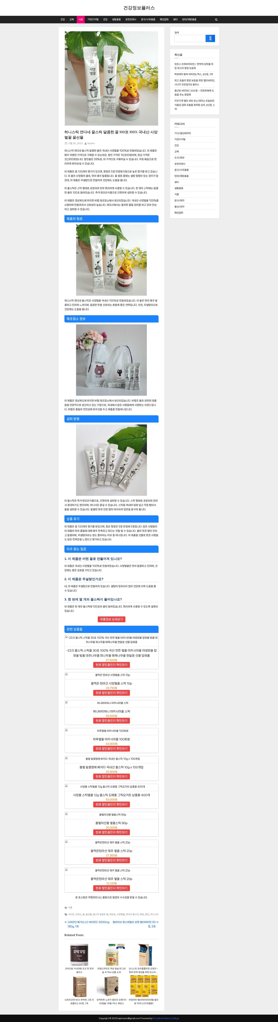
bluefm (91, 143)
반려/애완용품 (189, 19)
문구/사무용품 (148, 19)
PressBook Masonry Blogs (166, 1018)
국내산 (78, 914)
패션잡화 (164, 19)
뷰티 (175, 19)
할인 (147, 914)
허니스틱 (154, 914)
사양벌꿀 (121, 914)
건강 (63, 19)
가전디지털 (93, 19)
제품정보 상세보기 (111, 619)
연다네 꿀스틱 (132, 914)
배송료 (112, 914)
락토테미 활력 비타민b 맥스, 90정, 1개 (193, 74)
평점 (142, 914)
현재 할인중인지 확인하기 (111, 664)
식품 (80, 19)
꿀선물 (89, 914)
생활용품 (116, 19)
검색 (176, 32)
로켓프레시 (130, 19)
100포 (71, 914)
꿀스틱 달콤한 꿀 (100, 914)
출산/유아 (179, 206)
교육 (72, 19)
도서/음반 (179, 157)
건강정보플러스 (139, 7)
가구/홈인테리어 (182, 133)
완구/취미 (179, 200)
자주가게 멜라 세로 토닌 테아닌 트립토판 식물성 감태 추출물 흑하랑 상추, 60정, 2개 (194, 104)
